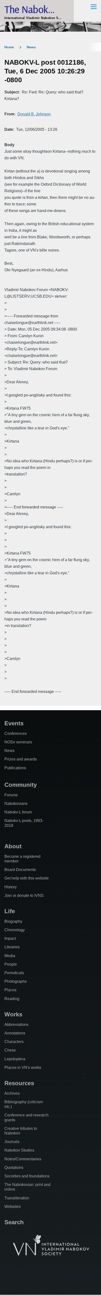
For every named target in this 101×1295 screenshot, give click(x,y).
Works (13, 1014)
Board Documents (20, 870)
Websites (12, 1206)
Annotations (14, 1033)
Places (10, 990)
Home (9, 47)
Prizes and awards (20, 759)
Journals (11, 1142)
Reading (11, 999)
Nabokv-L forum (18, 812)
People (10, 964)
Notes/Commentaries (22, 1159)
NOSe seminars (18, 742)
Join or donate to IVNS (24, 895)
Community (20, 784)
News (31, 47)
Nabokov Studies (19, 1150)
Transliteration (16, 1198)
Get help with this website (26, 878)
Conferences (15, 733)
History (10, 887)
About (13, 846)
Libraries (12, 947)
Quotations (13, 1167)
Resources (19, 1083)
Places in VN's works (22, 1067)
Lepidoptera (14, 1059)
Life (9, 911)
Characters (14, 1042)
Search (14, 1222)
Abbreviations (16, 1024)
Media (9, 956)
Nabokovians (15, 803)
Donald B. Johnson (34, 114)
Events (14, 723)
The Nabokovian (36, 9)
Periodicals (14, 973)
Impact (10, 938)
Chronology (14, 930)
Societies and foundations (27, 1176)
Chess (10, 1050)
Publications (15, 768)
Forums (11, 795)
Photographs (15, 981)
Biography (13, 921)
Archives (12, 1093)
